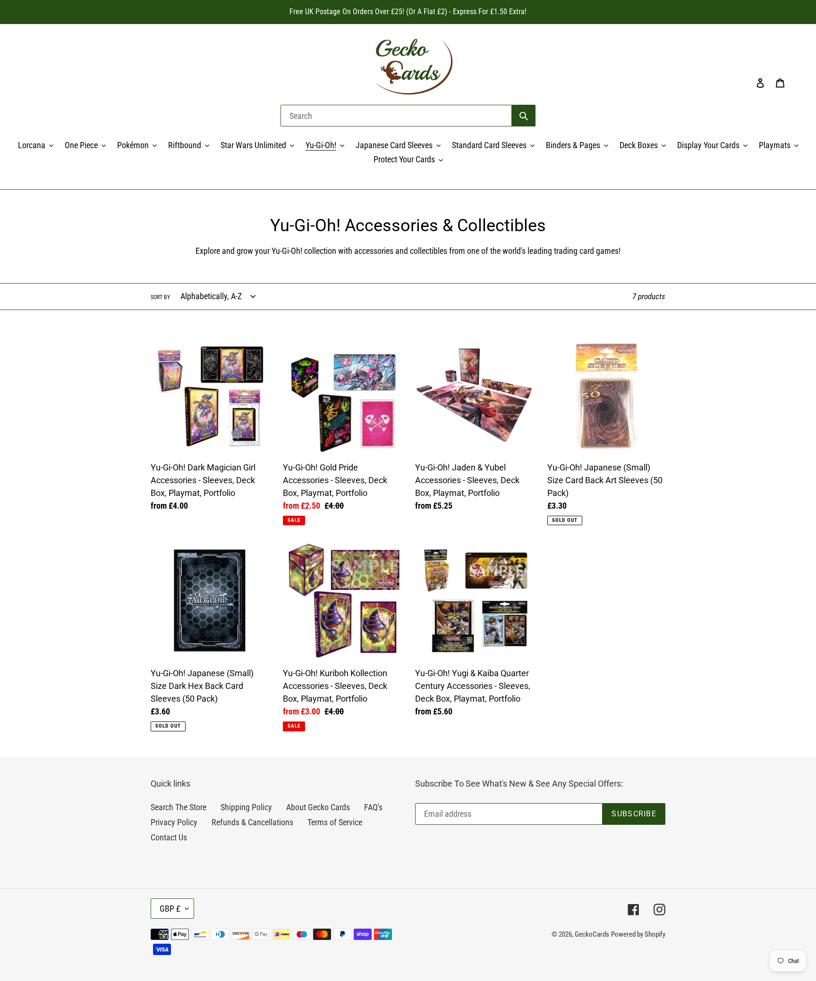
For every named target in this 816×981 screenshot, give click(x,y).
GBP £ (170, 909)
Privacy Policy (174, 822)
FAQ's (373, 807)
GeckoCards (592, 934)
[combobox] (395, 115)
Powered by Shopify (638, 934)
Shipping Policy (246, 807)
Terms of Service (334, 822)
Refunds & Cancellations (252, 822)
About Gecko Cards (318, 807)
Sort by (160, 297)
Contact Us (169, 837)
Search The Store (178, 807)
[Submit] (524, 115)
